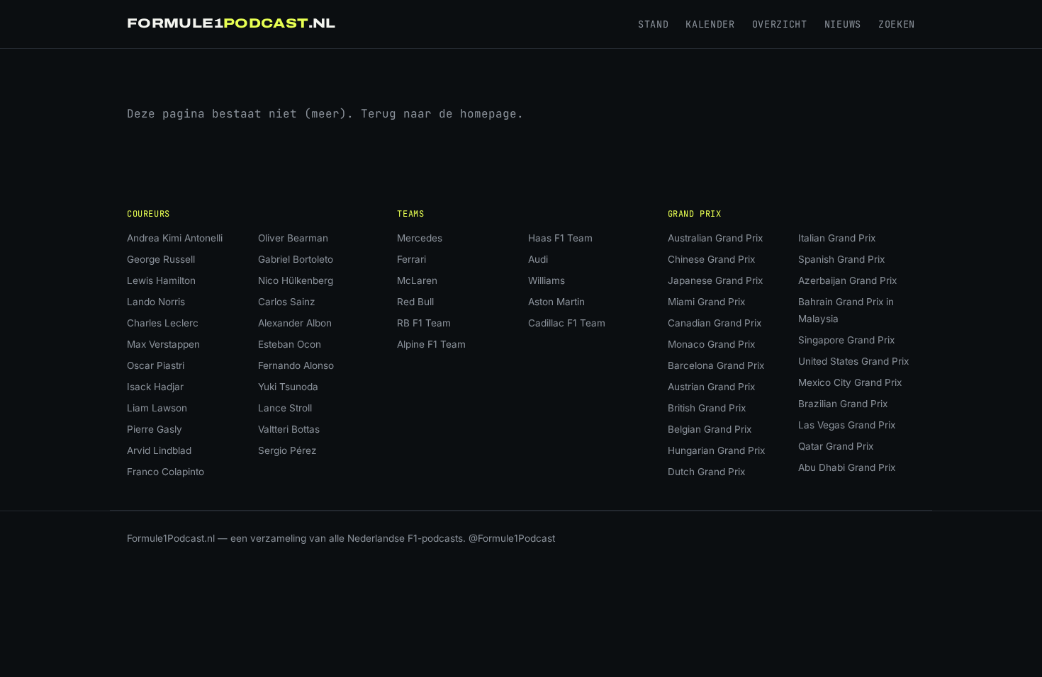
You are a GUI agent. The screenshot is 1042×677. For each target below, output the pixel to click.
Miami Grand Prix (706, 301)
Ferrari (411, 259)
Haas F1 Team (560, 238)
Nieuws (842, 24)
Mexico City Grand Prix (850, 382)
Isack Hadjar (155, 386)
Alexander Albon (295, 323)
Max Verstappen (163, 344)
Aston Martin (556, 301)
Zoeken (896, 24)
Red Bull (415, 301)
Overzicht (779, 24)
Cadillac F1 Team (566, 323)
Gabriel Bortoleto (295, 259)
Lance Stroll (285, 408)
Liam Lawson (157, 408)
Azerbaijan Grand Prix (847, 280)
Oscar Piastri (155, 365)
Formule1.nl (231, 23)
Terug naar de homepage (439, 113)
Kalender (709, 24)
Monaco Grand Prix (711, 344)
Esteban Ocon (289, 344)
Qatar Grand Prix (835, 446)
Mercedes (419, 238)
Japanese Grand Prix (715, 280)
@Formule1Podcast (512, 538)
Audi (538, 259)
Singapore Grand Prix (846, 340)
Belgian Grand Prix (709, 429)
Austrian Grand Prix (711, 386)
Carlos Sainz (286, 301)
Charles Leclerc (162, 323)
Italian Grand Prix (836, 238)
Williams (546, 280)
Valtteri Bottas (289, 429)
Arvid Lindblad (159, 450)
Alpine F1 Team (431, 344)
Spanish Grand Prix (841, 259)
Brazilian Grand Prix (842, 403)
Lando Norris (156, 301)
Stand (653, 24)
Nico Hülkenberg (295, 280)
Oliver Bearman (293, 238)
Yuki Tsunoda (288, 386)
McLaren (417, 280)
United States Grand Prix (853, 361)
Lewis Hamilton (161, 280)
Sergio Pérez (287, 450)
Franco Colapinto (165, 471)
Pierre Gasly (154, 429)
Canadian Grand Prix (714, 323)
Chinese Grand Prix (711, 259)
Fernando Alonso (296, 365)
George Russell (161, 259)
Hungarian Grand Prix (716, 450)
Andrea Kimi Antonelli (175, 238)
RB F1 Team (424, 323)
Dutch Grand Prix (706, 471)
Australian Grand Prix (715, 238)
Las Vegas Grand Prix (846, 425)
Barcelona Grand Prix (716, 365)
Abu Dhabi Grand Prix (846, 467)
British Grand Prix (707, 408)
